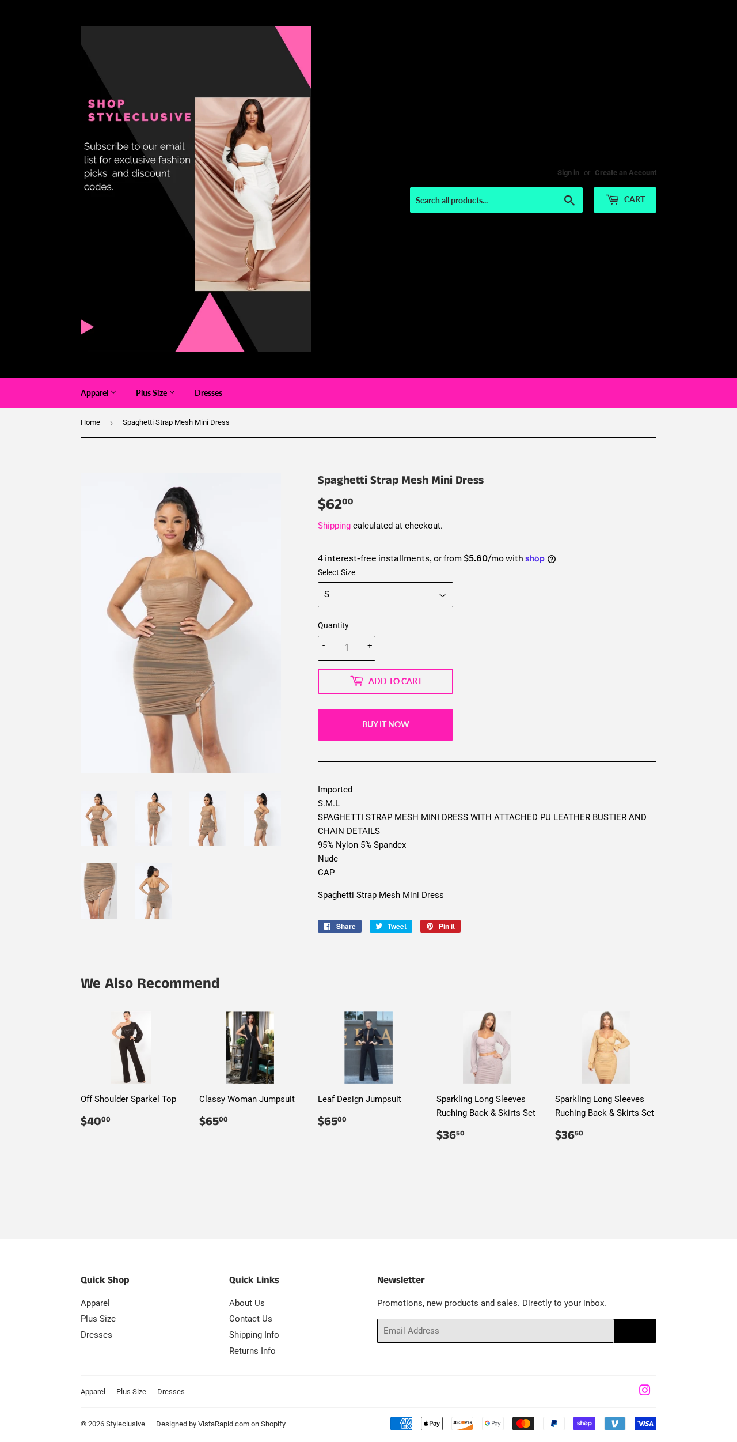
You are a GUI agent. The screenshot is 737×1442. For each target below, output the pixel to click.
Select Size (336, 572)
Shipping (334, 525)
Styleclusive (125, 1424)
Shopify (273, 1424)
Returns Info (252, 1351)
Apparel (95, 393)
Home (90, 422)
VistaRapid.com (223, 1424)
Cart (633, 199)
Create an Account (625, 172)
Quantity (333, 625)
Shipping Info (254, 1335)
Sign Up (635, 1331)
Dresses (208, 393)
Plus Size (152, 393)
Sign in (568, 172)
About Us (247, 1303)
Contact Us (250, 1318)
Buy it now (385, 724)
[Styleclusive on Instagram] (645, 1392)
